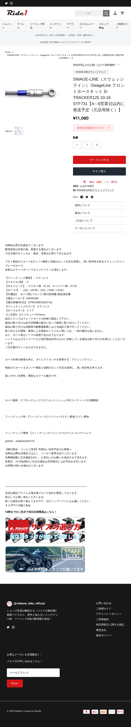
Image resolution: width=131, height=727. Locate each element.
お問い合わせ (103, 603)
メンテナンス (55, 25)
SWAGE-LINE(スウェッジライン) (95, 190)
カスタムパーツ (86, 25)
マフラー (70, 25)
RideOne (18, 711)
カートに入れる (99, 160)
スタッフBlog (103, 25)
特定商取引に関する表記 (110, 624)
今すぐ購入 (99, 171)
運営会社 (101, 630)
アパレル (20, 25)
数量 (75, 137)
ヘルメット (7, 25)
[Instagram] (11, 3)
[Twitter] (6, 3)
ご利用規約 (102, 619)
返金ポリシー (103, 635)
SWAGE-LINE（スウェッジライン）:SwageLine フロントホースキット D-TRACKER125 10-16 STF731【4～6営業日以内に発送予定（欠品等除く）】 (65, 56)
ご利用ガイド (122, 25)
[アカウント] (114, 13)
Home (7, 52)
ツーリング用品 (37, 25)
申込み (14, 683)
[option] (35, 93)
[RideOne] (17, 14)
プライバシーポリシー (109, 614)
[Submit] (106, 13)
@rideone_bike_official (29, 603)
